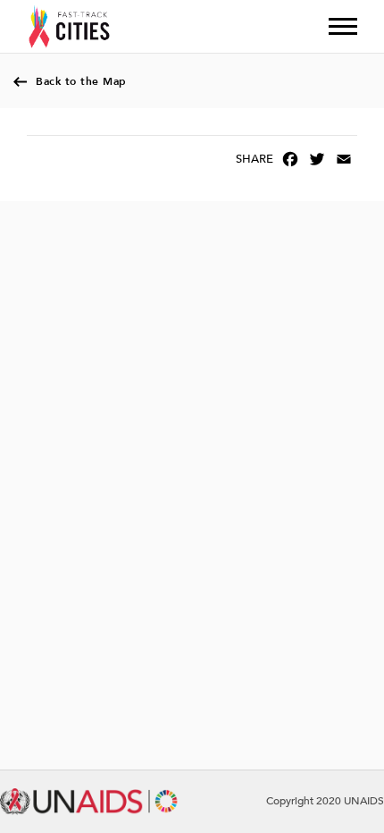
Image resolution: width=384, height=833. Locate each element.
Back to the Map (81, 81)
